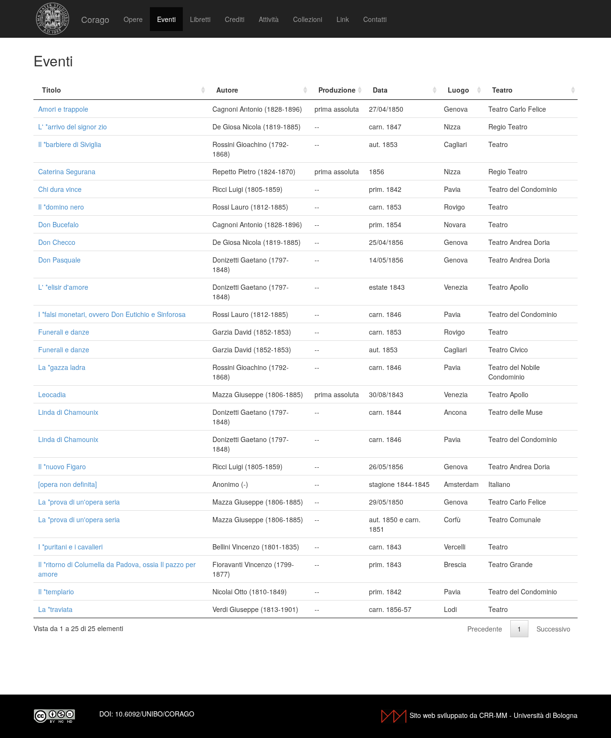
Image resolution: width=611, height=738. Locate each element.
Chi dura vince (60, 189)
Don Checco (56, 242)
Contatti (375, 19)
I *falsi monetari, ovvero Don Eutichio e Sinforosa (112, 314)
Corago (95, 19)
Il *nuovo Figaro (62, 466)
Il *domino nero (61, 206)
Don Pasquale (59, 259)
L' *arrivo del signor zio (72, 126)
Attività (269, 19)
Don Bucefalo (58, 224)
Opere (133, 19)
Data (380, 90)
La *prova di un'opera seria (79, 501)
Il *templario (56, 591)
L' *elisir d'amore (63, 287)
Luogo (458, 90)
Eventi (166, 19)
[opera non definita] (67, 484)
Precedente (484, 628)
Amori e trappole (63, 109)
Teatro (502, 90)
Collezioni (307, 19)
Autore (227, 90)
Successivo (553, 628)
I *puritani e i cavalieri (70, 546)
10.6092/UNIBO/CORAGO (154, 713)
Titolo (51, 90)
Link (343, 19)
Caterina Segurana (66, 171)
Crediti (234, 19)
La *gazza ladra (61, 367)
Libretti (200, 19)
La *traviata (55, 609)
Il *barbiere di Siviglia (69, 144)
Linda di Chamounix (68, 412)
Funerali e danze (63, 332)
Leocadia (52, 394)
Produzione (337, 90)
